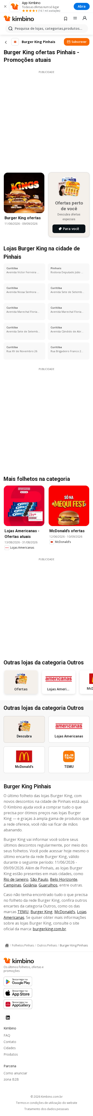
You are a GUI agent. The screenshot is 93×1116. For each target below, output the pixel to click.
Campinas (12, 885)
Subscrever (79, 42)
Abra (82, 6)
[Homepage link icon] (7, 945)
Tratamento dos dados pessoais (46, 1109)
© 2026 (47, 1097)
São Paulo (39, 879)
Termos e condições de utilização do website (46, 1103)
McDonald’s (64, 911)
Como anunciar (15, 1073)
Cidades (10, 1048)
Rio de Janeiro (16, 879)
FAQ (7, 1035)
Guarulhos (48, 885)
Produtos (11, 1054)
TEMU (23, 911)
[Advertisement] (46, 120)
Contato (10, 1041)
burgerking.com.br (49, 928)
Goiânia (30, 885)
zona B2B (11, 1079)
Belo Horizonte (63, 879)
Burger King (41, 911)
